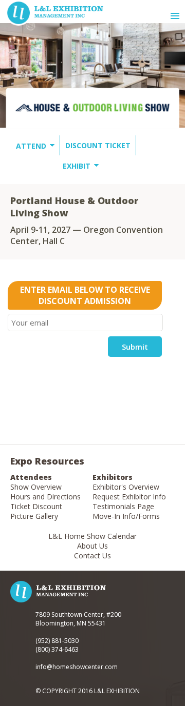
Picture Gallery (34, 516)
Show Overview (36, 487)
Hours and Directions (45, 496)
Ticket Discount (36, 506)
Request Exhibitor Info (129, 496)
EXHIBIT (76, 166)
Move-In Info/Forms (126, 516)
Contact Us (92, 555)
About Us (92, 546)
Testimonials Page (123, 506)
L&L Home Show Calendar (92, 536)
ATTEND (31, 146)
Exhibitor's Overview (125, 487)
